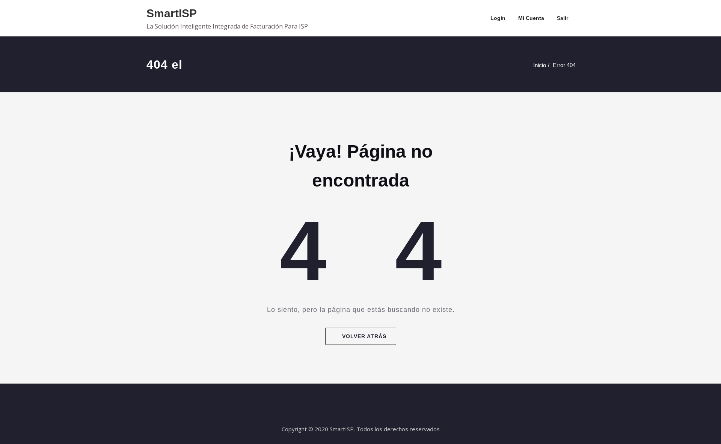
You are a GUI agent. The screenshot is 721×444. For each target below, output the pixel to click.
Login (497, 18)
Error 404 (564, 65)
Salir (562, 18)
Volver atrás (364, 336)
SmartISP (171, 13)
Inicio (539, 65)
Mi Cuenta (531, 18)
